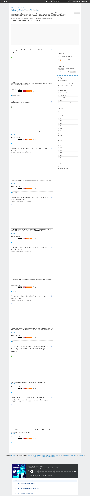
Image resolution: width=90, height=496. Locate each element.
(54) (63, 87)
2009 (61, 157)
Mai (61, 115)
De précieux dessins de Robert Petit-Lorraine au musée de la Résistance (29, 248)
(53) (64, 90)
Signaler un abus (55, 455)
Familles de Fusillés (64, 166)
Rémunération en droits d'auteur (70, 455)
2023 (61, 123)
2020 (61, 130)
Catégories (22, 21)
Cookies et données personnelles (40, 456)
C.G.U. (61, 455)
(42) (63, 95)
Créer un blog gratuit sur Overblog (33, 455)
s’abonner (32, 475)
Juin (61, 113)
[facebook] (46, 1)
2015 (61, 143)
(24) (62, 100)
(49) (63, 92)
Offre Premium (80, 455)
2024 (61, 120)
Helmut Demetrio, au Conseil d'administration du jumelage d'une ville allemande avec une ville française (30, 398)
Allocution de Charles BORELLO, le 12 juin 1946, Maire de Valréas (28, 297)
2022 (61, 125)
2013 (61, 147)
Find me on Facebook (67, 56)
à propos (49, 475)
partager (41, 475)
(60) (66, 85)
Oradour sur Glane (64, 168)
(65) (66, 83)
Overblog (52, 450)
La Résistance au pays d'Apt (20, 102)
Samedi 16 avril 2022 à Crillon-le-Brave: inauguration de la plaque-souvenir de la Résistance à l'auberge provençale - (29, 348)
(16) (65, 102)
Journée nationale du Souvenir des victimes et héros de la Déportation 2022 (29, 198)
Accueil (13, 21)
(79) (63, 80)
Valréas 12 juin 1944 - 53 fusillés (25, 9)
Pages (30, 21)
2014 (61, 145)
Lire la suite (13, 85)
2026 (61, 111)
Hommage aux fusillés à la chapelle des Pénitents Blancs (28, 51)
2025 (61, 118)
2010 (61, 155)
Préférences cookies (52, 456)
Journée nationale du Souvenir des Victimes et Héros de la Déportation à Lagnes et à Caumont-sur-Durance (29, 149)
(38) (62, 97)
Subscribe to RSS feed (67, 59)
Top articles (44, 455)
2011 (61, 152)
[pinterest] (51, 1)
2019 (61, 133)
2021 (61, 128)
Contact (37, 21)
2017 (61, 138)
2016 (61, 140)
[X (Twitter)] (49, 1)
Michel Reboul (14, 455)
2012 (61, 150)
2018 (61, 135)
